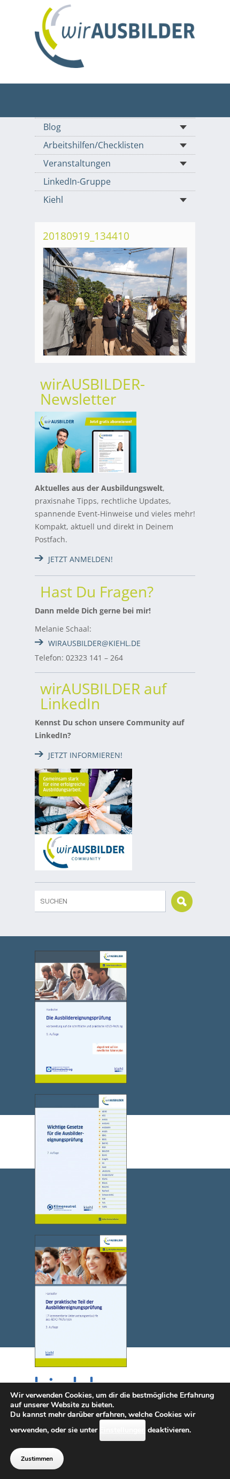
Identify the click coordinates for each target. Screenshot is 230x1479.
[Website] (115, 36)
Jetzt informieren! (85, 755)
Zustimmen (37, 1458)
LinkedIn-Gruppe (77, 181)
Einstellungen (122, 1430)
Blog (52, 127)
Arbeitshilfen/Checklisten (93, 145)
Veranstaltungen (77, 163)
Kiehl (53, 200)
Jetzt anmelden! (80, 559)
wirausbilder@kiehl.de (94, 643)
